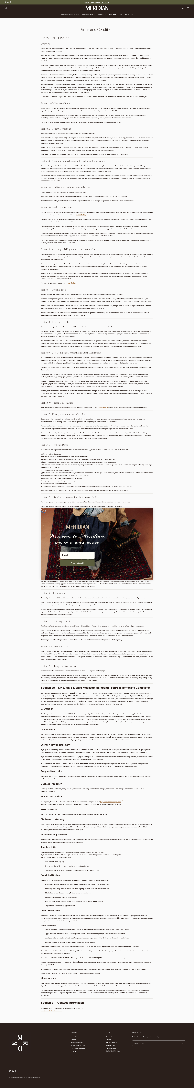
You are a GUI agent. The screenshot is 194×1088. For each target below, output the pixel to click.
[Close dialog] (43, 511)
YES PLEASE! (77, 563)
